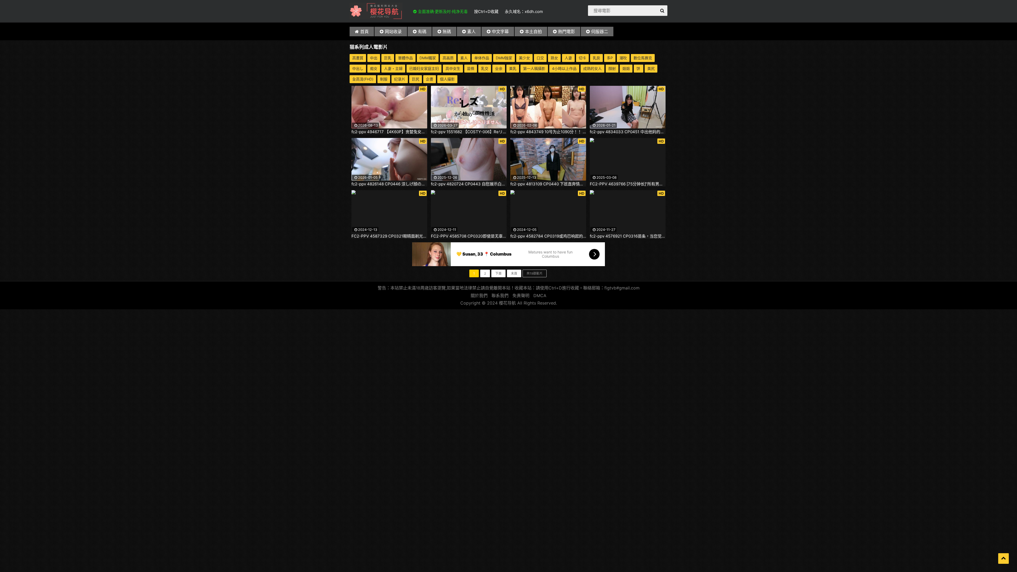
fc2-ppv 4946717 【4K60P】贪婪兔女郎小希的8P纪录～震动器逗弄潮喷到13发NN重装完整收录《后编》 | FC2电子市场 (389, 131)
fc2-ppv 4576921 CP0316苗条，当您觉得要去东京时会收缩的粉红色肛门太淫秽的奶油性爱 (628, 236)
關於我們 (479, 295)
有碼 (422, 31)
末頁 (514, 273)
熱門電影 (566, 31)
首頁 (364, 31)
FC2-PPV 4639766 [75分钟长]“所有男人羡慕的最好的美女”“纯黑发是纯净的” (628, 184)
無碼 (447, 31)
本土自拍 (533, 31)
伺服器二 (599, 31)
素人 (471, 31)
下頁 (498, 273)
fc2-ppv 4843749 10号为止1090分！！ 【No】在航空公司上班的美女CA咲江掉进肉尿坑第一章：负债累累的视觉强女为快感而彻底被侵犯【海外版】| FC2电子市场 (548, 131)
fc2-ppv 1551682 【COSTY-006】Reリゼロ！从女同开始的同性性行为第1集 (469, 131)
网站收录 (393, 31)
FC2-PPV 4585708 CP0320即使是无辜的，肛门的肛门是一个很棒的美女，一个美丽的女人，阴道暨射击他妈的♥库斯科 (469, 236)
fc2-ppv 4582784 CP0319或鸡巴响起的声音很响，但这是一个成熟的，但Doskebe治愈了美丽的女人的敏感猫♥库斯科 (548, 236)
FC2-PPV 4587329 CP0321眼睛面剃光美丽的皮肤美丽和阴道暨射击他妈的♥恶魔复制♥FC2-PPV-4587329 (389, 236)
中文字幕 (500, 31)
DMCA (539, 295)
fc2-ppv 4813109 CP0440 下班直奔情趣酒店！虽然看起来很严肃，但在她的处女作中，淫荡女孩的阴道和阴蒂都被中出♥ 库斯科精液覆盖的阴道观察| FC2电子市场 (548, 184)
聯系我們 (500, 295)
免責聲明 (520, 295)
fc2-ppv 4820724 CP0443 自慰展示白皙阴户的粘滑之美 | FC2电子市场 (469, 184)
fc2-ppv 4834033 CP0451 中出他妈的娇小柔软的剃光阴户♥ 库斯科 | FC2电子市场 (628, 131)
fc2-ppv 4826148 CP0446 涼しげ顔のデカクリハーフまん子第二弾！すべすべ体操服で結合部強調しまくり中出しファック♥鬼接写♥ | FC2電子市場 (389, 184)
